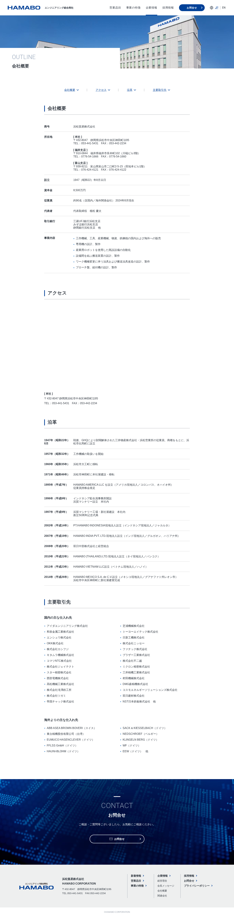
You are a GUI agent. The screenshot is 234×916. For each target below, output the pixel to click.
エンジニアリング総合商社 (59, 7)
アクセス (101, 89)
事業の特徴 (133, 7)
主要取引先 (160, 89)
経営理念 (162, 880)
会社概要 (69, 89)
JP (216, 7)
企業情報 (151, 7)
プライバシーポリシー (197, 885)
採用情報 (168, 7)
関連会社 (162, 895)
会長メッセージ (165, 885)
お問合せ (192, 7)
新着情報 (136, 875)
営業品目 (115, 7)
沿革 (129, 89)
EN (223, 7)
